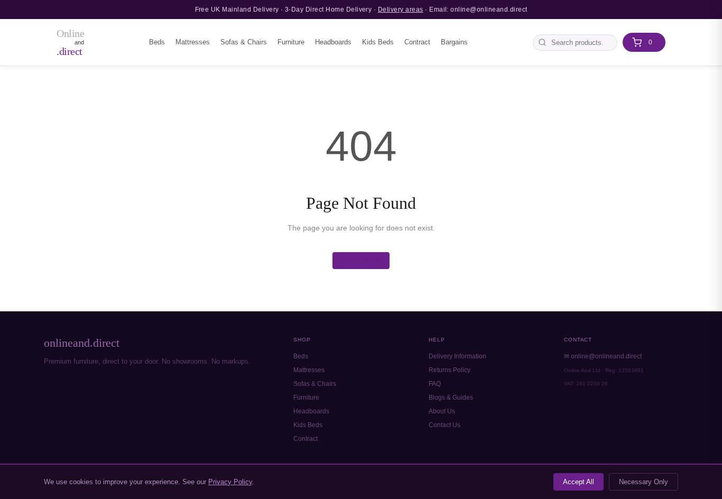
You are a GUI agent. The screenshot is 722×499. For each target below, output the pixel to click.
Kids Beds (378, 42)
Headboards (333, 42)
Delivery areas (400, 9)
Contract (417, 42)
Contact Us (444, 425)
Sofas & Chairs (243, 42)
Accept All (578, 482)
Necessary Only (643, 482)
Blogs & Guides (451, 397)
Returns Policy (449, 370)
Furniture (290, 42)
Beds (157, 42)
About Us (442, 411)
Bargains (454, 42)
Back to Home (361, 260)
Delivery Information (457, 356)
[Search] (542, 42)
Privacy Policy (230, 482)
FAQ (435, 383)
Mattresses (192, 42)
